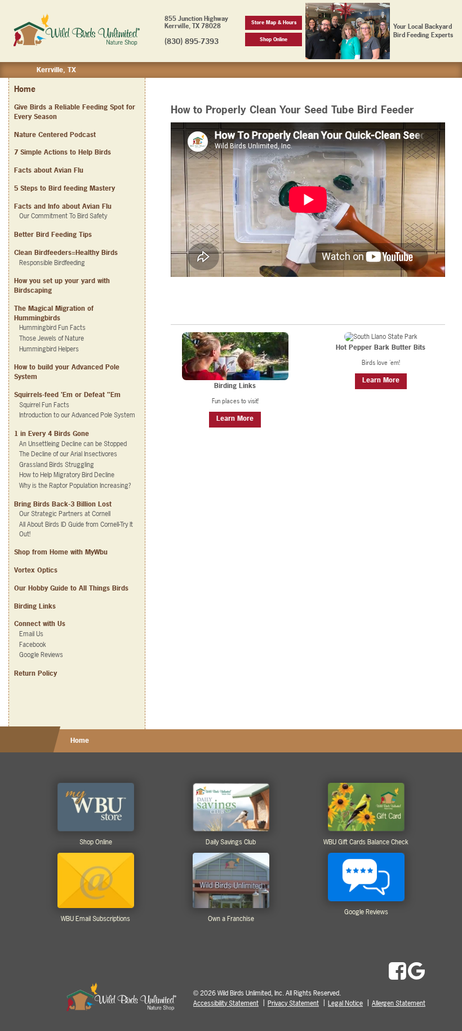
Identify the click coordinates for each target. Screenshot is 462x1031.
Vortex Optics (35, 570)
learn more (235, 418)
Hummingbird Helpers (49, 349)
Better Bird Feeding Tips (53, 234)
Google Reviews (41, 654)
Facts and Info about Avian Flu (63, 206)
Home (24, 88)
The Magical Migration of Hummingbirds (54, 313)
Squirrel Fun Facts (44, 404)
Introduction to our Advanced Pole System (77, 415)
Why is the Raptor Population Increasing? (75, 485)
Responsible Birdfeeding (52, 262)
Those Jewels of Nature (51, 338)
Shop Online (273, 39)
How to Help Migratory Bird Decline (66, 474)
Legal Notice (345, 1003)
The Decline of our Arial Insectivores (68, 454)
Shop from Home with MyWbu (61, 552)
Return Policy (35, 673)
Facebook (32, 644)
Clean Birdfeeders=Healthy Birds (66, 252)
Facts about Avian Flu (48, 170)
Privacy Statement (293, 1003)
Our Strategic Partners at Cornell (64, 513)
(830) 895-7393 (192, 41)
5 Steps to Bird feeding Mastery (64, 188)
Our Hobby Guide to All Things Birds (71, 588)
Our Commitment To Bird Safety (63, 216)
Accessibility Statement (226, 1003)
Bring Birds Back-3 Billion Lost (63, 504)
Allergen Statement (398, 1003)
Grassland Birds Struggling (56, 464)
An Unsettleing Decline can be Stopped (73, 443)
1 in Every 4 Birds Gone (51, 433)
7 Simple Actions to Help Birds (62, 152)
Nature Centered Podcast (55, 134)
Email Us (31, 633)
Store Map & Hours (273, 22)
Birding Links (35, 606)
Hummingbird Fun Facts (52, 327)
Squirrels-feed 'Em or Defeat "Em (67, 394)
